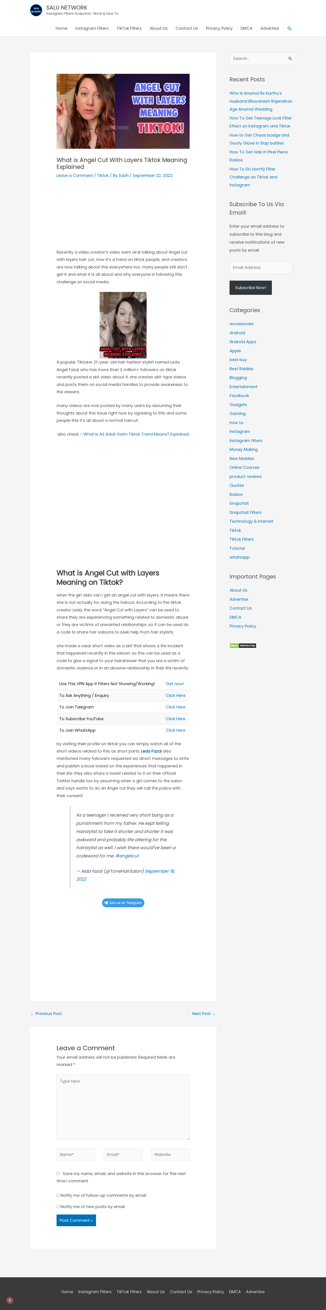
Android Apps (243, 341)
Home (61, 28)
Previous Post (46, 1013)
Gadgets (238, 404)
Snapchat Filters (245, 512)
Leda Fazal (151, 751)
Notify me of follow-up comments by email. (104, 1195)
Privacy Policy (219, 28)
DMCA (246, 28)
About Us (159, 28)
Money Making (244, 449)
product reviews (246, 476)
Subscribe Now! (250, 287)
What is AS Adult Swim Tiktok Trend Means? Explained (136, 434)
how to (236, 422)
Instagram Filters (92, 28)
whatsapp (240, 557)
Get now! (175, 683)
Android (237, 333)
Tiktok (103, 175)
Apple (235, 351)
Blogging (238, 377)
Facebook (239, 395)
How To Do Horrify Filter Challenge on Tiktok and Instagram (253, 177)
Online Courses (244, 467)
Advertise (269, 28)
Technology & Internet (251, 521)
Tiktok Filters (242, 539)
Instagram (240, 431)
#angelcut (127, 856)
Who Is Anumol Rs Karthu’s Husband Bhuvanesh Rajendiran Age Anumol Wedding (261, 101)
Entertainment (243, 386)
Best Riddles (241, 368)
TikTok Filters (129, 28)
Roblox (236, 494)
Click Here (175, 695)
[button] (289, 28)
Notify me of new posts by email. (93, 1206)
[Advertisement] (123, 217)
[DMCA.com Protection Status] (243, 645)
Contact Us (187, 28)
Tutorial (237, 548)
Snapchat (239, 503)
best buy (238, 359)
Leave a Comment (75, 175)
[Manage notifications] (9, 1300)
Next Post (204, 1013)
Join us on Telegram (125, 903)
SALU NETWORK (66, 8)
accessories (242, 324)
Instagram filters (246, 440)
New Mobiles (242, 458)
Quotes (237, 485)
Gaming (237, 413)
